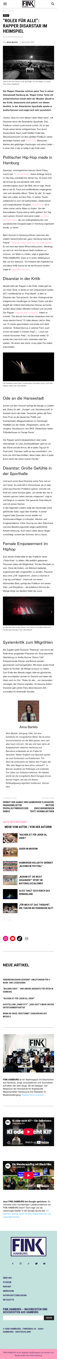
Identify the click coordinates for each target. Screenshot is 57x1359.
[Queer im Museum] (10, 852)
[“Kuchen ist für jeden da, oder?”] (10, 838)
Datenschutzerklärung (15, 1295)
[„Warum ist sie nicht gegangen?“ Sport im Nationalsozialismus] (10, 880)
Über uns (7, 1278)
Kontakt (7, 1286)
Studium (7, 1282)
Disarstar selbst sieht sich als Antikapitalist (31, 242)
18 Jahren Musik (21, 174)
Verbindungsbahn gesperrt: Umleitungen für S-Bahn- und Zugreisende (27, 981)
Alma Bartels (12, 42)
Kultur (12, 11)
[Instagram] (21, 1264)
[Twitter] (36, 1264)
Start (5, 11)
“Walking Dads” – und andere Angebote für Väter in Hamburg (28, 990)
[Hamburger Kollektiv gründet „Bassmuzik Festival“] (10, 866)
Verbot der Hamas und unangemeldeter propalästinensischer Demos (15, 807)
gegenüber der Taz (20, 269)
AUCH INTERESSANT (15, 822)
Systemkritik (38, 204)
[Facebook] (13, 1264)
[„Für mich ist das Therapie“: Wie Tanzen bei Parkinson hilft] (10, 908)
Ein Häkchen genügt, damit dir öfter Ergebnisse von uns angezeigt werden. (27, 1213)
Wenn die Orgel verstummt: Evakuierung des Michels (25, 1015)
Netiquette (8, 1300)
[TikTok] (28, 1264)
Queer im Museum (28, 848)
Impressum (8, 1291)
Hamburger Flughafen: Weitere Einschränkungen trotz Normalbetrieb (41, 807)
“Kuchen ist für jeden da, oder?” (19, 998)
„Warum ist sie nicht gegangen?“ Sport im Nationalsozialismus (31, 880)
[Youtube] (44, 1264)
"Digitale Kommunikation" (33, 1094)
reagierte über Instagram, (27, 312)
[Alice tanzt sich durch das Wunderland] (10, 894)
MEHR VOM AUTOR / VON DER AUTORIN (28, 827)
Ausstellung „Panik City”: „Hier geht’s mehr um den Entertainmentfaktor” (28, 1006)
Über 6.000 (31, 140)
